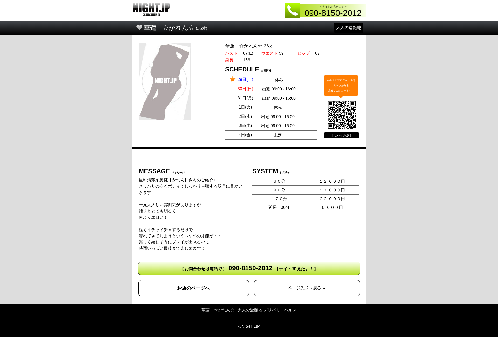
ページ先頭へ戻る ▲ (307, 288)
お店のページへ (193, 288)
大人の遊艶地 (348, 27)
